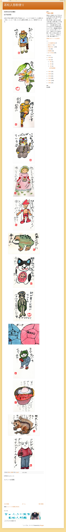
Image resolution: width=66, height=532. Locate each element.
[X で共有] (24, 472)
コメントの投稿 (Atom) (13, 506)
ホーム (24, 504)
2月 (51, 64)
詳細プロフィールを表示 (53, 38)
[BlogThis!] (23, 472)
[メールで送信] (22, 472)
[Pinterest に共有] (26, 472)
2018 (49, 78)
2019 (49, 76)
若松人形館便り (14, 4)
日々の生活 (51, 52)
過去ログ (50, 45)
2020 (49, 73)
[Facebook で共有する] (25, 472)
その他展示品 (51, 43)
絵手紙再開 (52, 68)
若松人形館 (50, 13)
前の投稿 (41, 504)
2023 (49, 57)
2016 (49, 82)
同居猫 (49, 50)
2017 (49, 80)
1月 (51, 66)
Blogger (42, 525)
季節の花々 (51, 47)
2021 (49, 71)
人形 (49, 48)
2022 (49, 59)
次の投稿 (6, 504)
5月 (51, 61)
